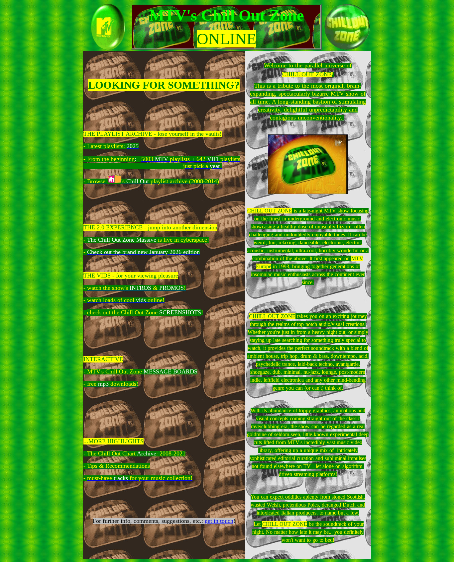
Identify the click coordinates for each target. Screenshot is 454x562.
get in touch (219, 521)
